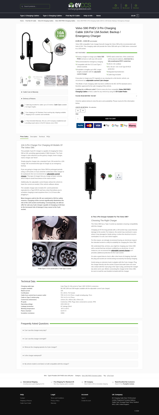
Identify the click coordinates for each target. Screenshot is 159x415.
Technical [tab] (42, 136)
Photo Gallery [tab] (24, 136)
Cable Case (57, 104)
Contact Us (115, 8)
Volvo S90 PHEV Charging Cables (65, 21)
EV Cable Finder (121, 91)
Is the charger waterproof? (33, 355)
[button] (135, 15)
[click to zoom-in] (44, 50)
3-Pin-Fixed (110, 375)
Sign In (83, 398)
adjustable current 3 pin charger (97, 80)
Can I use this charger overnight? (35, 339)
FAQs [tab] (48, 136)
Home (22, 21)
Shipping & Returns (26, 400)
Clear (77, 114)
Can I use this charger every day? (36, 330)
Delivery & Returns (29, 98)
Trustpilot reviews (128, 384)
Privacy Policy (55, 400)
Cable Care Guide (25, 403)
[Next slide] (65, 50)
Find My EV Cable (31, 21)
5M (78, 110)
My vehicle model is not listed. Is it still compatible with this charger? (47, 364)
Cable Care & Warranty (30, 92)
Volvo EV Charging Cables (45, 21)
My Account (126, 8)
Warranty (53, 403)
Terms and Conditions (57, 398)
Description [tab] (33, 136)
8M (83, 110)
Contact (22, 398)
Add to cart (110, 118)
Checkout (136, 8)
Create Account (86, 400)
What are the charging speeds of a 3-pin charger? (41, 347)
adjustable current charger (120, 250)
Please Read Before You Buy (86, 96)
